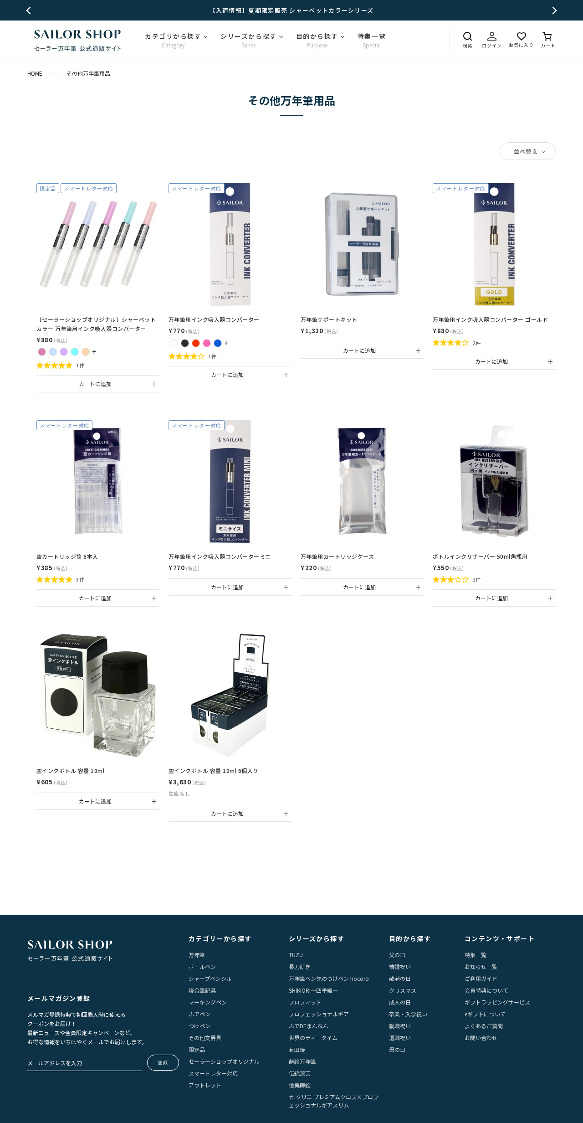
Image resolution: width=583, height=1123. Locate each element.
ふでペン (199, 1014)
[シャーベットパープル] (64, 352)
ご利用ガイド (481, 978)
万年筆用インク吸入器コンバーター (214, 319)
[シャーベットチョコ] (86, 352)
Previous (30, 10)
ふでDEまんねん (308, 1026)
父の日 (397, 954)
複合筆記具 (202, 990)
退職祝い (400, 1037)
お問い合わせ (481, 1037)
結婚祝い (400, 966)
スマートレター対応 (213, 1073)
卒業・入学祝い (408, 1014)
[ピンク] (207, 343)
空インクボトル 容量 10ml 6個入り (214, 770)
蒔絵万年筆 (302, 1061)
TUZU (296, 954)
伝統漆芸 (300, 1073)
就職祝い (400, 1026)
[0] (548, 36)
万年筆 (197, 954)
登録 (163, 1063)
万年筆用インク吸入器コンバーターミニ (220, 556)
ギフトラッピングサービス (497, 1002)
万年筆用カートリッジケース (337, 556)
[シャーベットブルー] (53, 352)
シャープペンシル (210, 978)
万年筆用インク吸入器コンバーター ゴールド (490, 319)
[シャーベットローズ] (42, 352)
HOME (34, 73)
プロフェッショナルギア (319, 1014)
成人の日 (400, 1002)
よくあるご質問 (484, 1026)
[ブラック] (185, 343)
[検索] (467, 36)
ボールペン (202, 966)
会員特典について (486, 990)
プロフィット (305, 1002)
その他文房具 (205, 1037)
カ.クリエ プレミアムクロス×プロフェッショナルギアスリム (333, 1101)
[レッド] (196, 343)
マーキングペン (208, 1002)
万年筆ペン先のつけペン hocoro (329, 978)
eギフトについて (485, 1014)
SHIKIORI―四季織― (313, 990)
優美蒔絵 (300, 1085)
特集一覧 (475, 954)
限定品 (197, 1049)
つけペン (199, 1026)
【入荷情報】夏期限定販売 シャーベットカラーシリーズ (292, 10)
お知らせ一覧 (481, 966)
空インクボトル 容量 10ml (70, 770)
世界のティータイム (313, 1037)
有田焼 (297, 1049)
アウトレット (205, 1085)
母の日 (397, 1049)
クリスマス (402, 990)
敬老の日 (400, 978)
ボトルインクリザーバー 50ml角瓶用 (480, 556)
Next (553, 10)
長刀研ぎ (300, 966)
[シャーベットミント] (75, 352)
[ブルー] (218, 343)
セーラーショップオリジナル (224, 1061)
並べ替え (527, 151)
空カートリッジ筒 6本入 (67, 556)
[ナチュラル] (174, 343)
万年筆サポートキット (329, 319)
